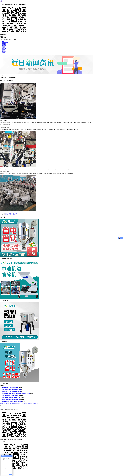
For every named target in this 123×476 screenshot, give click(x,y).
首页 (3, 41)
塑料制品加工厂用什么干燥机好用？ (11, 213)
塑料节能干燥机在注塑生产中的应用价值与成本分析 (11, 399)
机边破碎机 (4, 43)
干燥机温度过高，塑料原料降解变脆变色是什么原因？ (11, 389)
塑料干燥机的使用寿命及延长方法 (11, 214)
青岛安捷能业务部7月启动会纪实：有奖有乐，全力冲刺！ (12, 401)
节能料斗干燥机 (5, 42)
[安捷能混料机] (19, 339)
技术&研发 (4, 48)
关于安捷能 (4, 51)
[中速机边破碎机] (19, 298)
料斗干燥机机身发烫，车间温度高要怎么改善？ (10, 387)
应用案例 (3, 49)
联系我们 (3, 52)
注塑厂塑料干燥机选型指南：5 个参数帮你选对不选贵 (11, 397)
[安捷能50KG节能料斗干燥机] (19, 256)
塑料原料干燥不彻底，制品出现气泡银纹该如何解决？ (11, 391)
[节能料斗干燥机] (19, 381)
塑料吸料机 (4, 44)
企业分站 (1, 0)
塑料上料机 (12, 403)
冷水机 (3, 47)
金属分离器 (4, 45)
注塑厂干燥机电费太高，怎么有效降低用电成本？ (10, 395)
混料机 (3, 46)
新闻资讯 (3, 50)
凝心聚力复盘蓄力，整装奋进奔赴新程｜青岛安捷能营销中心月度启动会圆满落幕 (16, 393)
